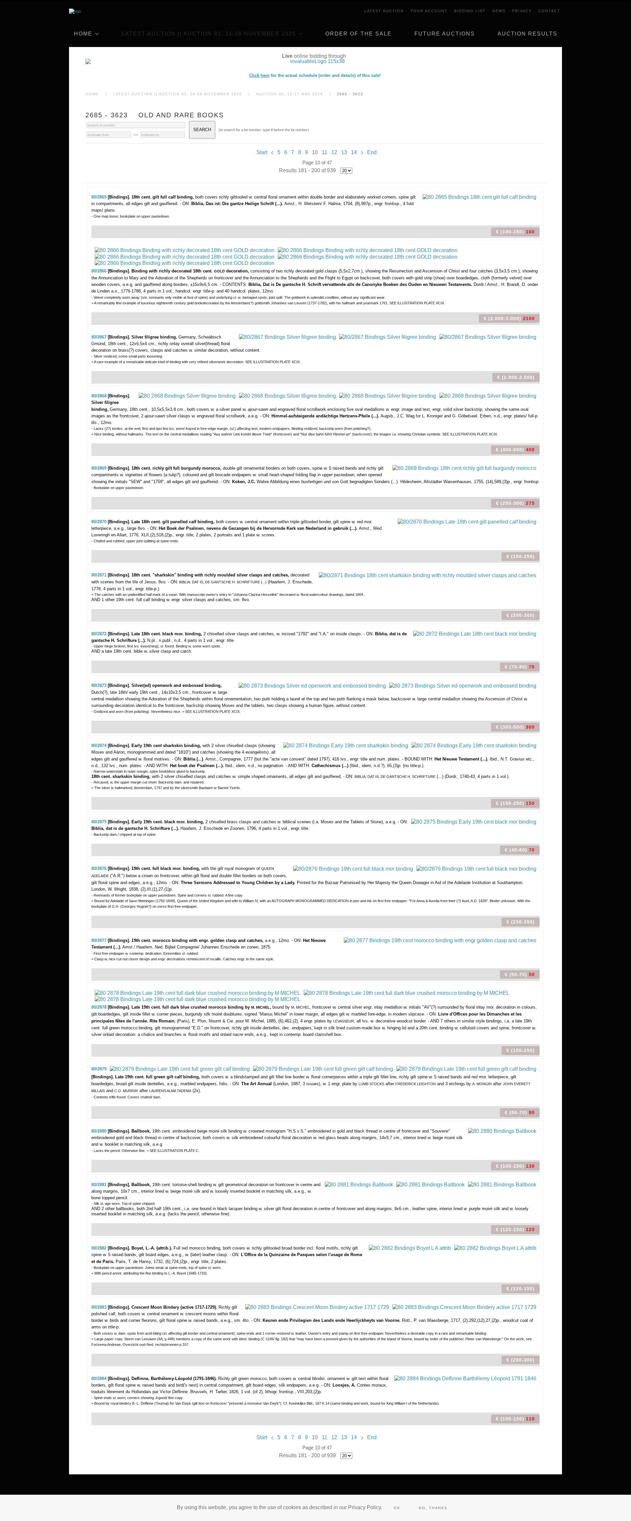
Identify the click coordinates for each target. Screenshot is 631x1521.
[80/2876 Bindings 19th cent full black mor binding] (353, 868)
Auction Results (527, 33)
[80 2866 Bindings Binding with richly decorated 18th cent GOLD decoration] (184, 250)
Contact (549, 11)
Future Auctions (444, 33)
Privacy (522, 11)
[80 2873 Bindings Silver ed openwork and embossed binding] (312, 685)
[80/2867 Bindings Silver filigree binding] (287, 336)
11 (324, 152)
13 (344, 152)
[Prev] (272, 152)
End (372, 152)
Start (261, 152)
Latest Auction (384, 11)
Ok (397, 1508)
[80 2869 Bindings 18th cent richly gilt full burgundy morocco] (464, 468)
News (498, 11)
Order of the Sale (358, 33)
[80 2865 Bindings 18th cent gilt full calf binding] (479, 196)
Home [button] (83, 33)
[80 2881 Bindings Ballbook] (359, 1184)
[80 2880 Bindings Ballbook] (502, 1131)
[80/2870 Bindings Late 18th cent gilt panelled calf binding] (467, 521)
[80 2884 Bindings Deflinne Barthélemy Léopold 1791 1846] (465, 1378)
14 (354, 152)
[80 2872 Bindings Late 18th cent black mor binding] (474, 633)
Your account (429, 11)
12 (334, 152)
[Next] (362, 152)
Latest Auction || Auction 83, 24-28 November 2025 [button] (209, 33)
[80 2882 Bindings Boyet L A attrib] (410, 1248)
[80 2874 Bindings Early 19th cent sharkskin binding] (346, 745)
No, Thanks (433, 1508)
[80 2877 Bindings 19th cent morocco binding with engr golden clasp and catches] (440, 940)
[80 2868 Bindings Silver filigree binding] (187, 395)
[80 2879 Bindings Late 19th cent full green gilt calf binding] (179, 1068)
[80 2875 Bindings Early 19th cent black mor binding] (473, 821)
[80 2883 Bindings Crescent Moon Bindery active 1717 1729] (317, 1307)
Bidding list (470, 11)
